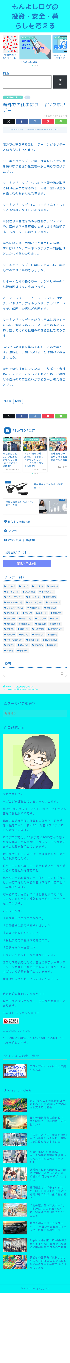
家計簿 (26, 624)
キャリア (47, 591)
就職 (19, 401)
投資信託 (56, 629)
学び (42, 618)
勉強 (57, 613)
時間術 (39, 634)
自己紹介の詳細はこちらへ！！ (24, 994)
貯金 (24, 645)
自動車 (34, 640)
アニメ (30, 591)
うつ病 (39, 586)
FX (24, 586)
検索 (6, 73)
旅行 (11, 634)
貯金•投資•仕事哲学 (13, 97)
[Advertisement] (35, 1327)
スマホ (51, 597)
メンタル (54, 602)
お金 (54, 586)
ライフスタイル (15, 608)
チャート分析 (14, 602)
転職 (23, 650)
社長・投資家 (14, 640)
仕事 (8, 401)
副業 (42, 613)
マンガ (12, 531)
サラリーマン (14, 597)
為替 (53, 634)
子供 (11, 618)
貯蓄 (10, 645)
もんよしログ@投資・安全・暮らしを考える (35, 16)
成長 (24, 629)
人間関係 (34, 608)
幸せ (56, 624)
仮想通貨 (12, 613)
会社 (28, 613)
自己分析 (51, 640)
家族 (11, 624)
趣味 (52, 645)
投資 (39, 629)
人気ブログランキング (17, 1030)
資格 (39, 645)
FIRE (11, 586)
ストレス (34, 597)
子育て (26, 618)
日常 (24, 634)
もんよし (12, 591)
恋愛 (10, 629)
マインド (35, 602)
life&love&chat (19, 522)
